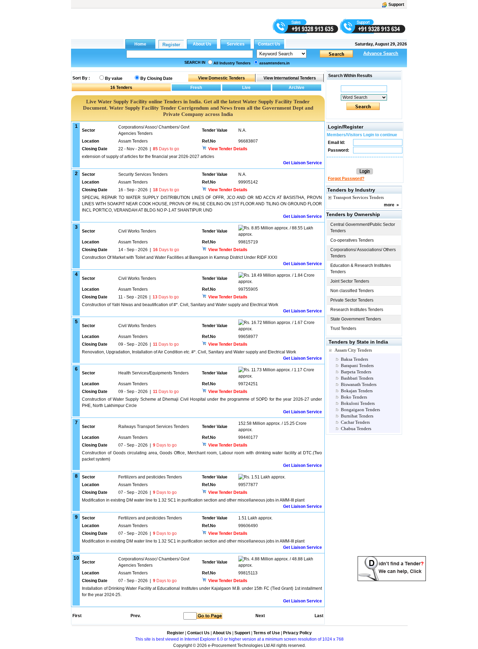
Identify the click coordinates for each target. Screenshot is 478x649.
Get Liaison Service (302, 162)
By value (113, 78)
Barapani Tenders (357, 365)
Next (260, 615)
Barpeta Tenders (356, 371)
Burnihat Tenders (357, 416)
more (389, 204)
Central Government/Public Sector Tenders (362, 227)
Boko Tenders (354, 397)
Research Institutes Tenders (356, 309)
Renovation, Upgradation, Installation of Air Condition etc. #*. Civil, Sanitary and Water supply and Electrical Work (189, 352)
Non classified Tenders (352, 290)
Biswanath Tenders (359, 384)
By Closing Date (156, 78)
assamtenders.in (274, 63)
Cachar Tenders (355, 422)
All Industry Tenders (232, 63)
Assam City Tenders (353, 350)
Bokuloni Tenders (358, 403)
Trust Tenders (343, 328)
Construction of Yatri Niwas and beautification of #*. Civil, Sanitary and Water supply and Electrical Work (180, 304)
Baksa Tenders (354, 359)
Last (319, 615)
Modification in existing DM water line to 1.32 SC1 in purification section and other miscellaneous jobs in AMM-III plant (193, 500)
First (76, 615)
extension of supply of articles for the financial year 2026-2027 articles (148, 156)
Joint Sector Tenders (349, 281)
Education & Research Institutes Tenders (360, 268)
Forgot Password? (346, 178)
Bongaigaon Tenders (360, 409)
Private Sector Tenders (351, 300)
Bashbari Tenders (357, 378)
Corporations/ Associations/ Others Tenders (363, 252)
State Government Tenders (355, 319)
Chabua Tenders (356, 428)
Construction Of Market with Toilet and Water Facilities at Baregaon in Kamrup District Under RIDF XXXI (179, 257)
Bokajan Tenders (357, 390)
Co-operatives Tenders (352, 240)
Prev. (136, 615)
